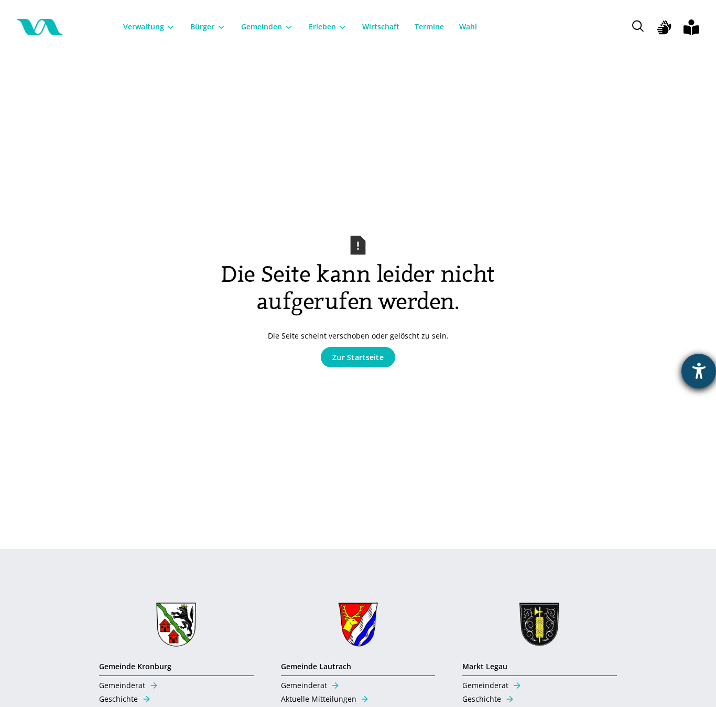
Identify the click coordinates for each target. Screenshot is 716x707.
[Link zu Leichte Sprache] (691, 27)
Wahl (468, 26)
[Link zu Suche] (642, 27)
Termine (429, 26)
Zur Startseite (358, 357)
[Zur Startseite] (40, 27)
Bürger (202, 26)
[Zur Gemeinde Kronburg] (176, 626)
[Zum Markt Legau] (539, 626)
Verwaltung (143, 26)
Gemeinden (261, 26)
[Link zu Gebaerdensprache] (664, 27)
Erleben (322, 26)
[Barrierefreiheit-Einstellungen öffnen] (698, 371)
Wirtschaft (380, 26)
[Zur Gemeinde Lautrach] (358, 626)
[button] (149, 27)
